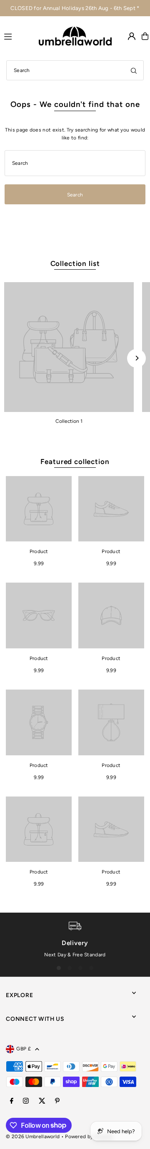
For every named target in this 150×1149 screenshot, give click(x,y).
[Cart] (145, 36)
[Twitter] (42, 1101)
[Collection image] (69, 347)
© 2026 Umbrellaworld (33, 1136)
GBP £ (23, 1049)
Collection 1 (68, 421)
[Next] (136, 358)
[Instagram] (26, 1101)
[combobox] (75, 70)
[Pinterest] (57, 1101)
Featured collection (74, 461)
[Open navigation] (18, 36)
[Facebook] (11, 1101)
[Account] (131, 36)
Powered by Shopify (88, 1136)
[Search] (134, 70)
